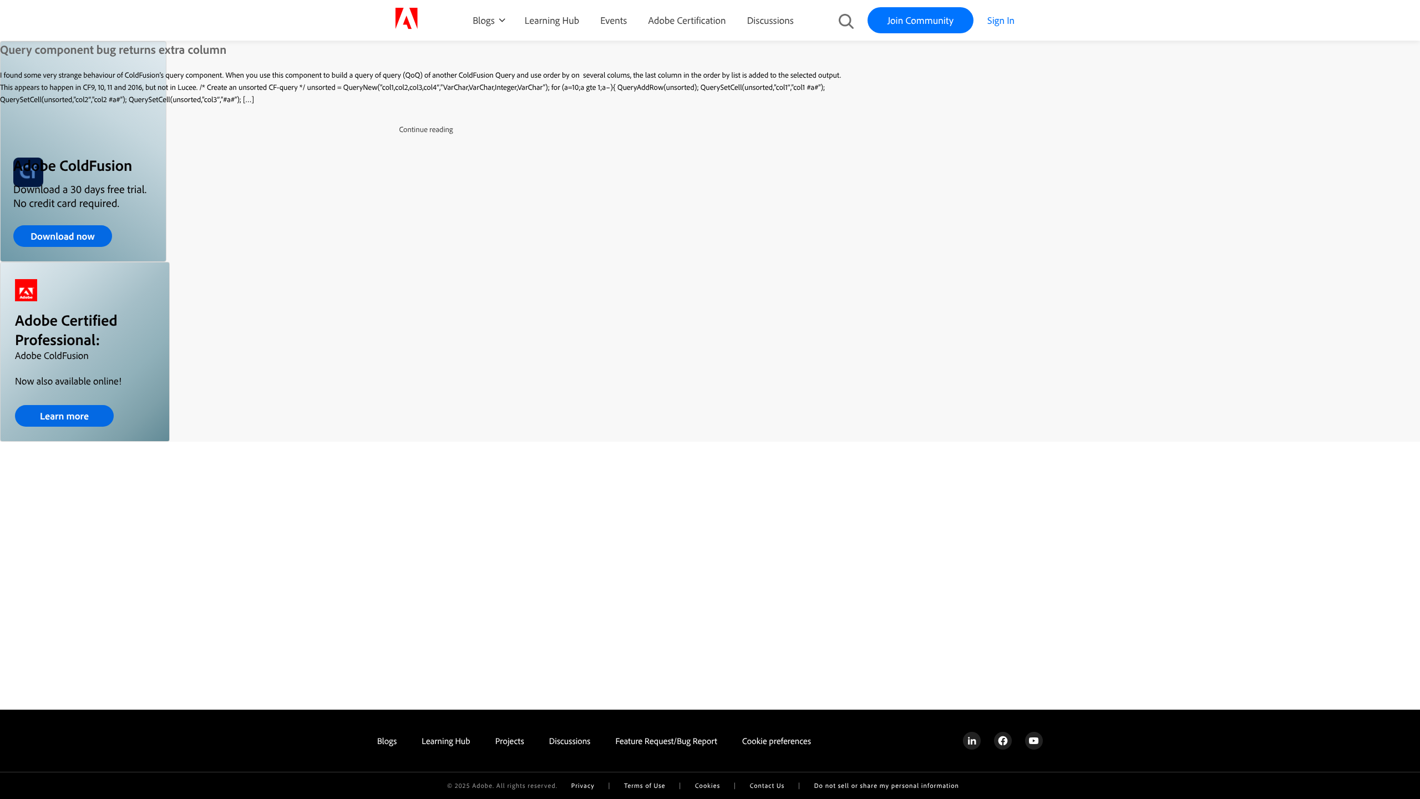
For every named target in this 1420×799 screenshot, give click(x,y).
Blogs (484, 20)
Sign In (1001, 20)
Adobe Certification (687, 20)
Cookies (707, 785)
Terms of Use (644, 785)
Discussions (770, 20)
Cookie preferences (776, 740)
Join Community (921, 20)
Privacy (583, 785)
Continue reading (426, 129)
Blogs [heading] (387, 740)
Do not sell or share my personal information (886, 785)
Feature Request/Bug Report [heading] (666, 740)
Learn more (64, 415)
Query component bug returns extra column (113, 49)
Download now (63, 236)
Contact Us (767, 785)
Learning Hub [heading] (446, 740)
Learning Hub (552, 20)
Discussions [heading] (570, 740)
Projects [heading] (509, 740)
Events (613, 20)
